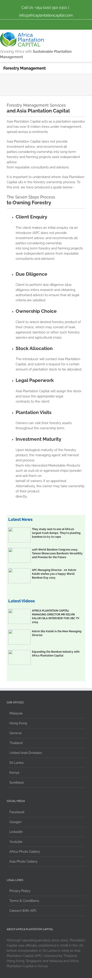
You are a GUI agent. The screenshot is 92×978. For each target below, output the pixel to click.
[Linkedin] (63, 23)
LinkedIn (16, 832)
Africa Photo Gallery (24, 852)
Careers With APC (23, 911)
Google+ (15, 822)
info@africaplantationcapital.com (46, 15)
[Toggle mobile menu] (90, 34)
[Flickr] (37, 23)
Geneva (15, 733)
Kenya (14, 773)
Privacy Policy (19, 891)
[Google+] (54, 23)
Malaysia (16, 713)
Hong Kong (18, 723)
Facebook (17, 812)
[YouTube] (46, 23)
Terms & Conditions (24, 901)
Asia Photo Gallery (23, 861)
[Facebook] (28, 23)
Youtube (16, 842)
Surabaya (16, 782)
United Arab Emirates (25, 753)
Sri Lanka (16, 763)
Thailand (16, 743)
